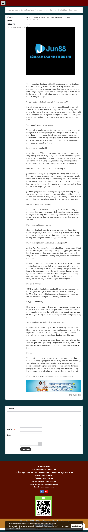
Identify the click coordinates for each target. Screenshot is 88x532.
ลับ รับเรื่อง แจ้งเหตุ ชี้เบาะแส (31, 10)
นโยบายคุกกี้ (16, 528)
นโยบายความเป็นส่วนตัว (50, 526)
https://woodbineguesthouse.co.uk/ (58, 376)
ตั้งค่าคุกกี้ (65, 526)
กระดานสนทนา (13, 10)
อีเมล (9, 435)
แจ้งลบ (28, 24)
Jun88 (52, 84)
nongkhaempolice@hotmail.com (46, 484)
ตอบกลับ (26, 449)
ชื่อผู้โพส (11, 429)
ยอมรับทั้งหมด (76, 526)
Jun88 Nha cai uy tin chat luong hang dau (60, 10)
